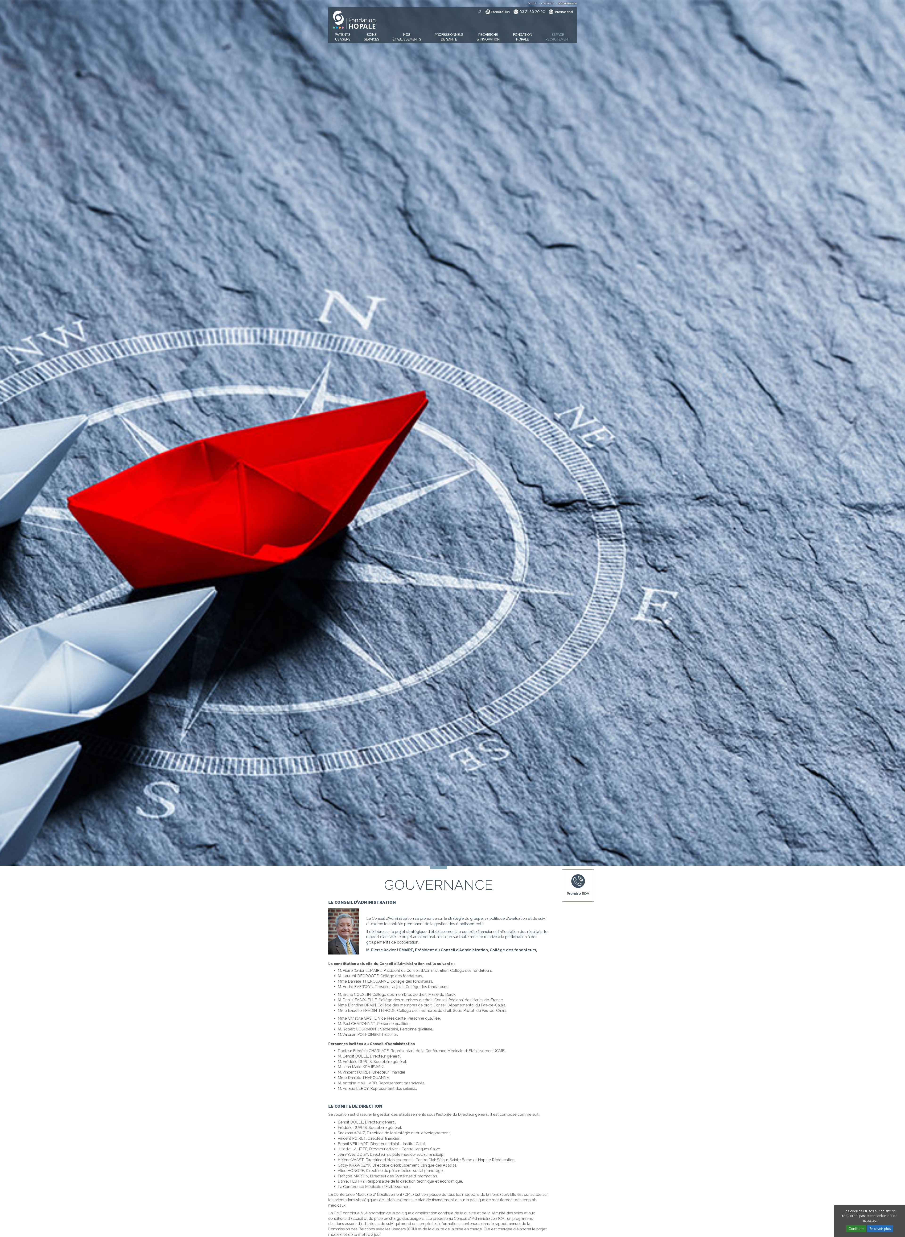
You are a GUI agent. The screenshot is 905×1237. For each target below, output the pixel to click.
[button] (342, 37)
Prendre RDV (500, 11)
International (564, 11)
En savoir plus (880, 1229)
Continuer (856, 1229)
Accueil (533, 3)
